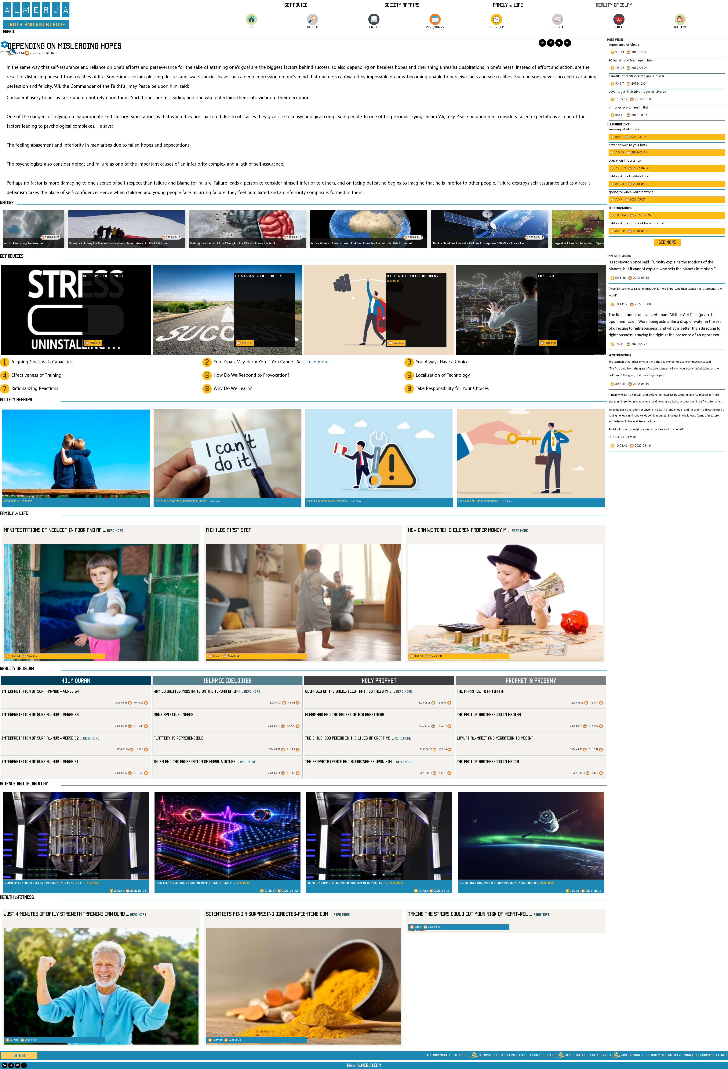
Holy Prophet (379, 680)
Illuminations (618, 124)
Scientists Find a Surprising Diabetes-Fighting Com (278, 913)
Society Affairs (401, 4)
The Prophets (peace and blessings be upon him (358, 761)
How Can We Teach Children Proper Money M (468, 529)
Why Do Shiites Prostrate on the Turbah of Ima (207, 691)
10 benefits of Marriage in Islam (632, 60)
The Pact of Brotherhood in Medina (489, 714)
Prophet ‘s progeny (531, 680)
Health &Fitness (17, 897)
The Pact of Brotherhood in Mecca (488, 761)
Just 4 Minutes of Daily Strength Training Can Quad (75, 913)
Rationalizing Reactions (34, 388)
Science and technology (24, 783)
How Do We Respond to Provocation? (251, 375)
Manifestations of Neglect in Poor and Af (63, 529)
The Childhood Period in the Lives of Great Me (358, 738)
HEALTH (618, 27)
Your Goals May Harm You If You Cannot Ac (271, 362)
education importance (625, 160)
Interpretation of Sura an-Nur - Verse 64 (40, 691)
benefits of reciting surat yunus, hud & (636, 76)
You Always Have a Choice (442, 362)
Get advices (12, 256)
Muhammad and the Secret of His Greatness (344, 714)
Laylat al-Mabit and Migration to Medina (495, 738)
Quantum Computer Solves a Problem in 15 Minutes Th (52, 882)
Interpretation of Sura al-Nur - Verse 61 (40, 761)
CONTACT (374, 27)
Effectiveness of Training (36, 375)
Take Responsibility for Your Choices (452, 388)
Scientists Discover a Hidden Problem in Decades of (507, 882)
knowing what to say (624, 129)
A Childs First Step (228, 529)
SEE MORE (667, 242)
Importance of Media (624, 44)
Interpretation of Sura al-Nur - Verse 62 (50, 738)
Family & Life (508, 4)
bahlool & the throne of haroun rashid (636, 223)
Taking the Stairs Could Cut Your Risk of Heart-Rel (478, 913)
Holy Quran (75, 680)
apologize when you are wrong (631, 192)
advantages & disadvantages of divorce (637, 92)
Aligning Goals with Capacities (42, 362)
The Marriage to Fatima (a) (481, 691)
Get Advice (295, 4)
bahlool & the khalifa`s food (629, 176)
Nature (7, 202)
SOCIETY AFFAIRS (16, 399)
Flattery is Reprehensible (178, 738)
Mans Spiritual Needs (173, 714)
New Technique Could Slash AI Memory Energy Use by (202, 882)
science (558, 27)
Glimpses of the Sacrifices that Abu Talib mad (358, 691)
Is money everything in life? (629, 107)
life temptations (620, 208)
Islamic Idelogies (227, 680)
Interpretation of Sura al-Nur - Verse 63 (40, 714)
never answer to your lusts (628, 145)
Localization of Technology (443, 375)
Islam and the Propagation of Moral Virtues (205, 761)
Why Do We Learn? (233, 388)
